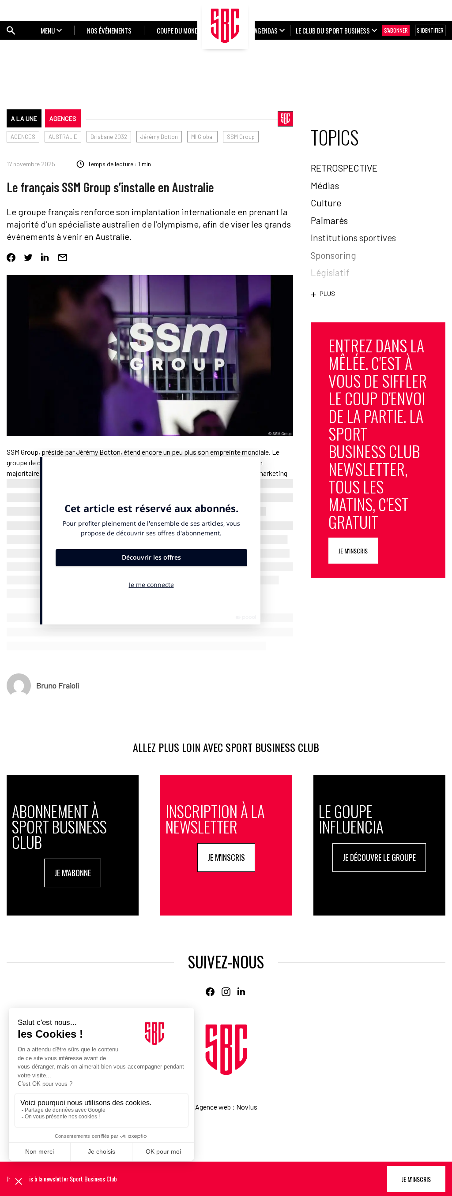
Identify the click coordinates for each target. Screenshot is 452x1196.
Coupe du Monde (179, 30)
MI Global (202, 136)
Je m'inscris (353, 550)
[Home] (226, 1050)
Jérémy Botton (159, 136)
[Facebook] (11, 257)
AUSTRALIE (63, 136)
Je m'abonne (72, 872)
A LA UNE (24, 118)
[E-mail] (62, 257)
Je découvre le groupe (379, 857)
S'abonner (396, 30)
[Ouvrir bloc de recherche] (11, 30)
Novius (246, 1107)
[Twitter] (28, 257)
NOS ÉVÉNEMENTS (109, 30)
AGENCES (62, 118)
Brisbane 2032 (108, 136)
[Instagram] (226, 991)
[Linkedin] (45, 257)
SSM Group (241, 136)
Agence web (213, 1107)
